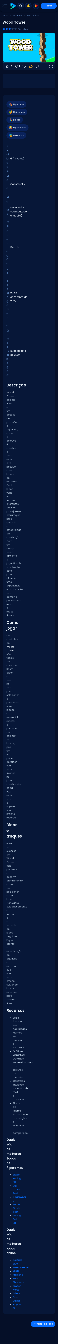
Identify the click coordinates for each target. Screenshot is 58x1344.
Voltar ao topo (44, 1323)
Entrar (48, 5)
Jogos (6, 15)
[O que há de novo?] (28, 6)
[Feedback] (37, 66)
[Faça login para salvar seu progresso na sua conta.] (31, 66)
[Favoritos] (36, 6)
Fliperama (18, 15)
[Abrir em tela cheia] (51, 66)
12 (11, 66)
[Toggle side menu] (4, 5)
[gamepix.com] (13, 6)
